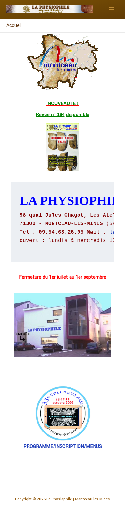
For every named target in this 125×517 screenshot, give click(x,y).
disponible (77, 114)
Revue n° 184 (50, 114)
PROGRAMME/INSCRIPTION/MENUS (62, 446)
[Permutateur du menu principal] (111, 9)
